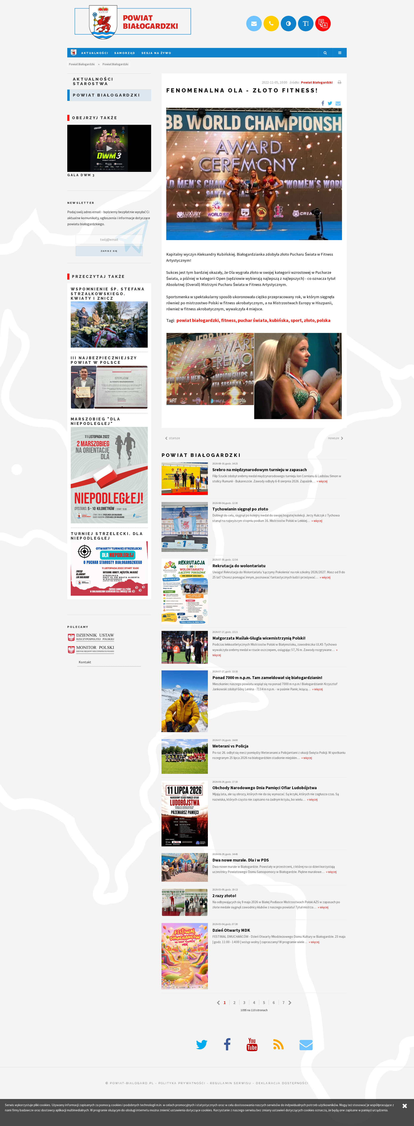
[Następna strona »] (290, 1003)
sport (296, 320)
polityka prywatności (181, 1083)
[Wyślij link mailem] (338, 103)
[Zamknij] (404, 1105)
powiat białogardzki (198, 320)
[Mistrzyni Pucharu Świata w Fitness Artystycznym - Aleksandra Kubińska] (210, 369)
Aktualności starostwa (93, 81)
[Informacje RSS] (278, 1045)
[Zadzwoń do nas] (271, 23)
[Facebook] (227, 1045)
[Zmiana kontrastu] (288, 23)
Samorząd (124, 53)
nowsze (333, 438)
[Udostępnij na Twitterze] (330, 103)
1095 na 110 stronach (254, 1010)
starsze (174, 438)
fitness (228, 320)
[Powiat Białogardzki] (74, 56)
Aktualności (94, 53)
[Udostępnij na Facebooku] (323, 103)
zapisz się (109, 251)
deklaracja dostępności (282, 1083)
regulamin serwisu (230, 1083)
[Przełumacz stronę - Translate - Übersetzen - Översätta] (323, 23)
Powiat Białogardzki (82, 64)
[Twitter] (202, 1045)
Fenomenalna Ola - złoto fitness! (242, 90)
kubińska (279, 320)
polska (324, 320)
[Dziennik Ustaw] (91, 637)
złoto (309, 320)
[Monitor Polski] (91, 649)
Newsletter (80, 202)
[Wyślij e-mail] (254, 23)
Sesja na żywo (156, 53)
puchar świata (252, 320)
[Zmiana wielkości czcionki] (306, 23)
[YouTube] (252, 1045)
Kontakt (85, 662)
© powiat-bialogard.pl (129, 1083)
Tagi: (171, 320)
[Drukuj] (339, 82)
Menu (340, 52)
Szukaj (325, 52)
